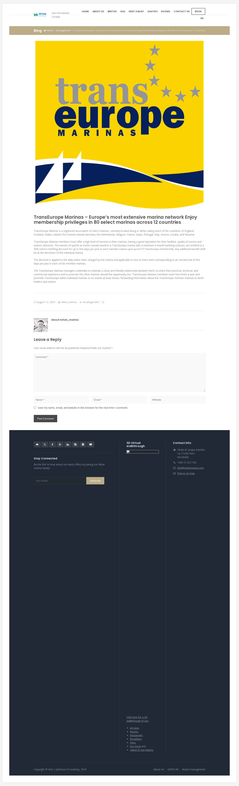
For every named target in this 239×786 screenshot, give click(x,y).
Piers (133, 742)
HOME (85, 11)
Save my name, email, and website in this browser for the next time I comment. (83, 407)
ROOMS (165, 11)
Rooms (134, 731)
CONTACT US (182, 11)
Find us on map (186, 473)
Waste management (193, 769)
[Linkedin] (67, 444)
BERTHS (112, 11)
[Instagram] (83, 444)
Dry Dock (135, 746)
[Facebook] (52, 444)
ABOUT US (98, 11)
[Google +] (60, 444)
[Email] (37, 444)
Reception (135, 739)
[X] (44, 444)
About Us (158, 769)
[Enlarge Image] (119, 124)
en (202, 18)
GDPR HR (173, 769)
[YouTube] (90, 444)
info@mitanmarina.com (190, 468)
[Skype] (75, 444)
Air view (134, 728)
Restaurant (136, 735)
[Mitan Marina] (40, 15)
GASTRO (152, 11)
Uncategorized (90, 302)
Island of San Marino (141, 750)
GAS (122, 11)
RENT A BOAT (136, 11)
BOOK (198, 11)
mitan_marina (68, 302)
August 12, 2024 (46, 302)
